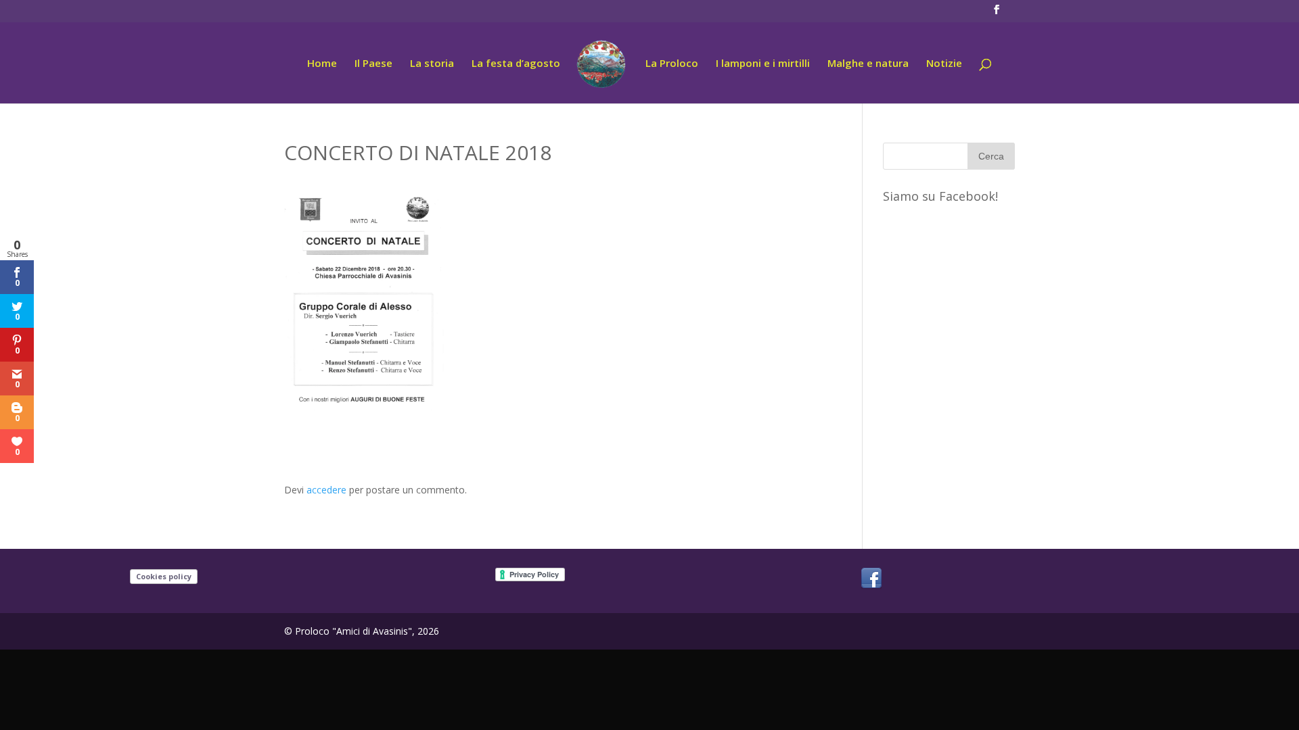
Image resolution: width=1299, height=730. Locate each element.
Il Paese (373, 64)
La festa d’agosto (516, 64)
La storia (432, 64)
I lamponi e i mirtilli (763, 64)
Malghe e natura (868, 64)
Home (322, 64)
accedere (326, 489)
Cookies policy (163, 576)
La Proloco (671, 64)
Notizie (944, 64)
